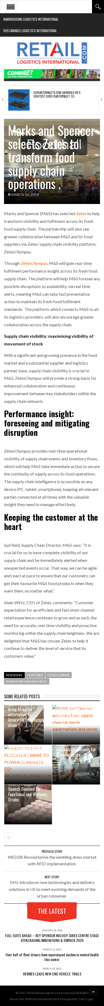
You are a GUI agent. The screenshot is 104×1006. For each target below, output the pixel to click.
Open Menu (10, 6)
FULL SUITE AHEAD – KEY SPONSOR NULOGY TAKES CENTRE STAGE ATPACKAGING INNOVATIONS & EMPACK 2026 (52, 938)
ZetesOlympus (34, 263)
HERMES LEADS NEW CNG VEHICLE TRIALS (52, 973)
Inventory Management (26, 681)
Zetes (81, 213)
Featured (35, 675)
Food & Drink (58, 675)
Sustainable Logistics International (30, 30)
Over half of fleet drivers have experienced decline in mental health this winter (52, 957)
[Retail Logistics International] (52, 53)
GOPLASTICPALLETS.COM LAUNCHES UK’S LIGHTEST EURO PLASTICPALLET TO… (57, 94)
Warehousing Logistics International (30, 19)
